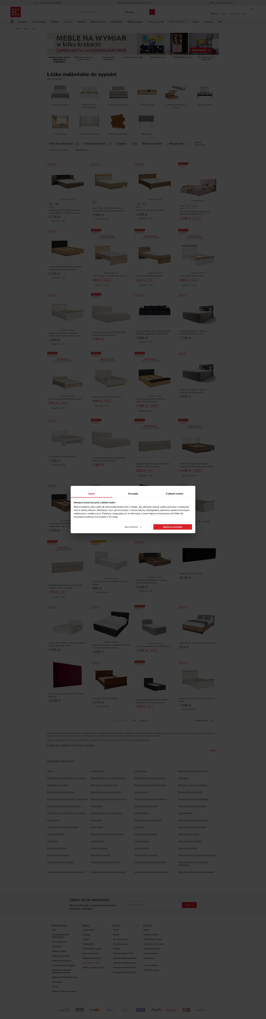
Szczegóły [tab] (133, 493)
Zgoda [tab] (91, 493)
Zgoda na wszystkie (172, 527)
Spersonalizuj (131, 527)
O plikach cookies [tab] (174, 493)
